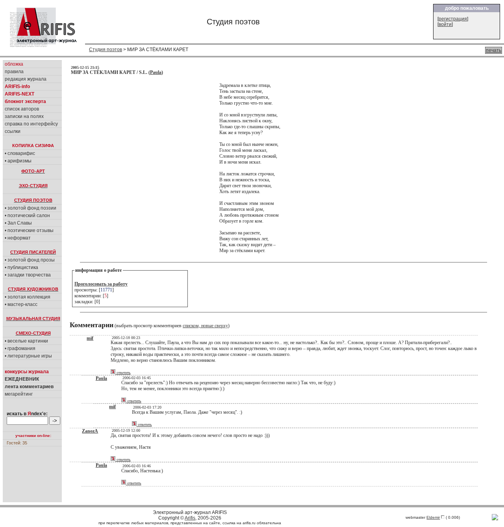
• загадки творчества (28, 275)
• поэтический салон (27, 215)
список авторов (22, 109)
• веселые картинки (26, 341)
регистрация (453, 19)
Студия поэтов (105, 49)
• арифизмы (18, 161)
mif (90, 338)
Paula (155, 72)
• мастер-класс (21, 304)
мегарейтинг (19, 394)
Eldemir (433, 517)
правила (14, 71)
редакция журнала (25, 79)
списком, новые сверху (205, 325)
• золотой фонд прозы (30, 260)
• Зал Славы (18, 223)
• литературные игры (28, 356)
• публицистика (21, 267)
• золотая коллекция (27, 297)
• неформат (18, 238)
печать (493, 50)
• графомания (20, 348)
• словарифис (20, 153)
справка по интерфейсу (31, 124)
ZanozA (90, 431)
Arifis (190, 518)
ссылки (12, 131)
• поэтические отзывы (29, 230)
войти (445, 24)
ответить (123, 372)
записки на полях (24, 116)
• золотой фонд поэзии (30, 208)
